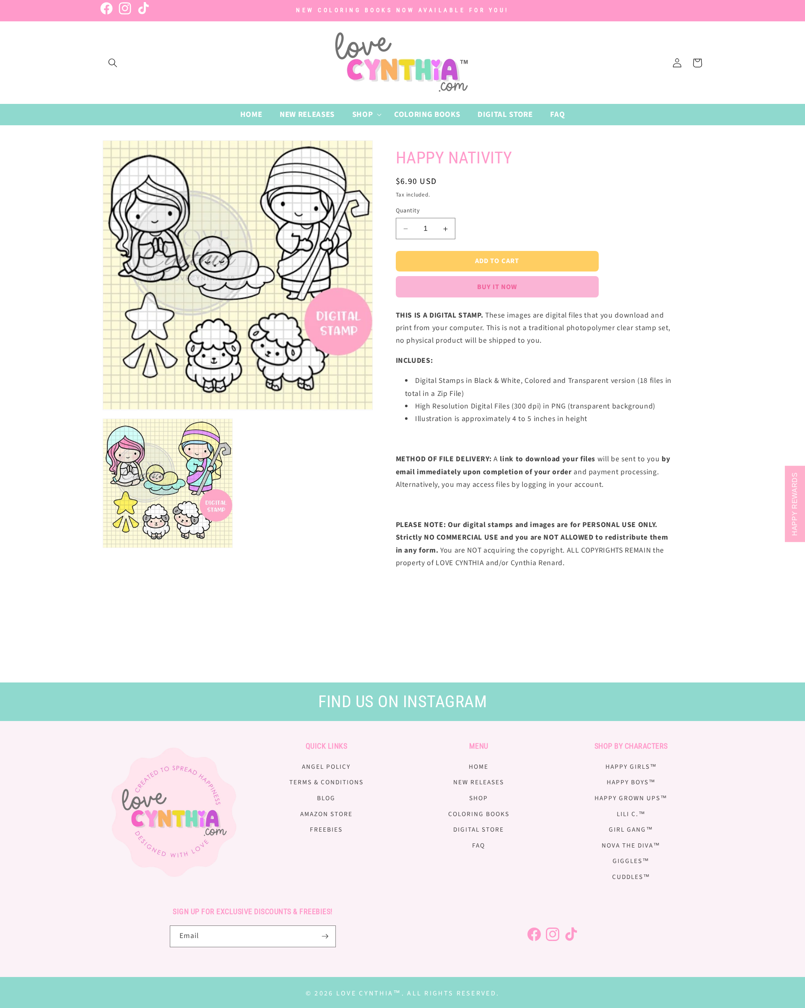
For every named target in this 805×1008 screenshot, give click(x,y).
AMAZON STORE (326, 814)
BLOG (326, 798)
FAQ (478, 845)
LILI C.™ (631, 814)
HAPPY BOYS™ (631, 782)
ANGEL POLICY (326, 766)
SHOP (478, 798)
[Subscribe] (325, 936)
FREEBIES (326, 829)
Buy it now (497, 287)
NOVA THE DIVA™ (631, 845)
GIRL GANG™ (631, 829)
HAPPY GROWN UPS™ (631, 798)
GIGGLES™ (631, 861)
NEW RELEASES (478, 782)
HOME (478, 766)
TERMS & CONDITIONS (326, 782)
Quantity (408, 211)
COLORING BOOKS (478, 814)
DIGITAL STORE (478, 829)
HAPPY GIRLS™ (631, 766)
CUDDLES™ (631, 876)
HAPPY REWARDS (794, 504)
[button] (113, 63)
